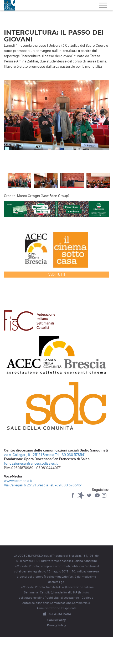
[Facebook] (73, 498)
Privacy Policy (56, 625)
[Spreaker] (81, 498)
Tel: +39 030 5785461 (65, 485)
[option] (56, 116)
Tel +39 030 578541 (70, 455)
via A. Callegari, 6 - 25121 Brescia (29, 455)
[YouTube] (98, 498)
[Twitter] (89, 498)
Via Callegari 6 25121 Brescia (26, 485)
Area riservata (60, 614)
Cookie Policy (56, 620)
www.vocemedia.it (18, 481)
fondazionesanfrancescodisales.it (31, 463)
